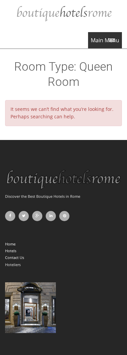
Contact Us (14, 257)
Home (10, 243)
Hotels (10, 250)
